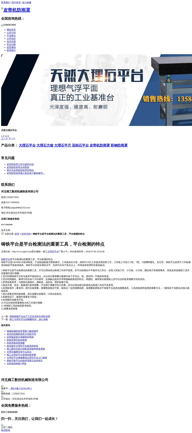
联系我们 (5, 2)
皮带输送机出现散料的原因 (20, 337)
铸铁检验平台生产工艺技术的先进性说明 (30, 316)
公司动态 (11, 38)
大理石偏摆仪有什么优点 (19, 352)
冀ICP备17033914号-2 (21, 388)
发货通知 (11, 47)
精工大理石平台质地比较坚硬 (21, 355)
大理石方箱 (45, 145)
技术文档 (11, 41)
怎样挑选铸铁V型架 (16, 363)
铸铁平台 (5, 259)
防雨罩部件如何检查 (17, 340)
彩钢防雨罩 (119, 145)
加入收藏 (26, 2)
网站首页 (11, 30)
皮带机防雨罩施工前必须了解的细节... (25, 173)
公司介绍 (11, 32)
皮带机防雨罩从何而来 (18, 167)
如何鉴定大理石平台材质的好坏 (22, 346)
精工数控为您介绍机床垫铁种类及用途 (26, 349)
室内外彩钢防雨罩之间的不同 (21, 334)
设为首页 (16, 2)
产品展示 (11, 35)
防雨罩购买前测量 (16, 343)
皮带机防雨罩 (100, 145)
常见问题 (11, 44)
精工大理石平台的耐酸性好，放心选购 (29, 319)
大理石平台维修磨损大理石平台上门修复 (27, 357)
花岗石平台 (80, 145)
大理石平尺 (62, 145)
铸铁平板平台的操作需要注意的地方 (25, 360)
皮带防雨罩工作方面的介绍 (20, 164)
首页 (17, 234)
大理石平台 (27, 145)
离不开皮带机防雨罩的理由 (20, 170)
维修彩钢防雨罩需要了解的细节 (22, 331)
